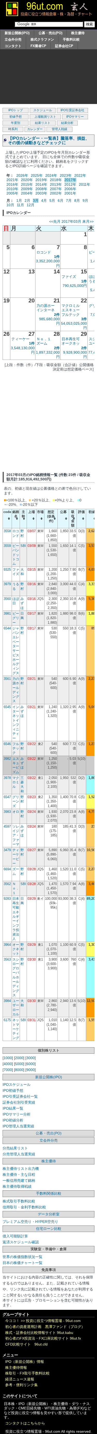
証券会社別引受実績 (19, 1102)
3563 (7, 959)
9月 (85, 200)
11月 (20, 205)
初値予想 (15, 116)
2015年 (27, 184)
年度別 (15, 122)
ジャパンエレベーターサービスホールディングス (15, 650)
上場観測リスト (45, 116)
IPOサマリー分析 (17, 1114)
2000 (19, 1058)
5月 (52, 200)
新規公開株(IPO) (17, 33)
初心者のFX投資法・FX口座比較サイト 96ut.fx (43, 1338)
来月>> (88, 221)
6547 (7, 797)
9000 (30, 1070)
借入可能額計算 (15, 1236)
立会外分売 (13, 39)
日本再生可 (71, 339)
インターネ (45, 310)
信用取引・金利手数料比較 (24, 1207)
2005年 (12, 193)
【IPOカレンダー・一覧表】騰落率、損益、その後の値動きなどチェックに (48, 140)
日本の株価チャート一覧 (22, 1263)
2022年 (80, 175)
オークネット (15, 949)
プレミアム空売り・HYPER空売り (30, 1222)
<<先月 (55, 221)
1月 (19, 200)
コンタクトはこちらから (25, 1423)
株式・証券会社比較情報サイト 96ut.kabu (39, 1333)
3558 (7, 531)
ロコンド (43, 252)
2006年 (70, 189)
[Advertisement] (48, 78)
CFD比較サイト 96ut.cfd (26, 1344)
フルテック (71, 315)
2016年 (12, 184)
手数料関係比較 (48, 1193)
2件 (57, 315)
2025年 (37, 175)
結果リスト (42, 122)
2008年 (41, 189)
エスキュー (71, 310)
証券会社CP (64, 46)
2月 (27, 200)
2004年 (27, 193)
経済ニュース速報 (19, 1379)
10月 (10, 205)
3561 (7, 679)
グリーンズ (15, 801)
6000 (30, 1064)
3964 (7, 945)
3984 (7, 1001)
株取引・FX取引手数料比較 (27, 1373)
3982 (7, 759)
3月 (36, 200)
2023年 (66, 175)
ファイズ (69, 276)
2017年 (70, 180)
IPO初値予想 (13, 1090)
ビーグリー (15, 618)
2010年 (12, 189)
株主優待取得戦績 (17, 1186)
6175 (7, 1020)
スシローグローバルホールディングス (15, 977)
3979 (7, 584)
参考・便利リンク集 (21, 1385)
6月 (60, 200)
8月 (77, 200)
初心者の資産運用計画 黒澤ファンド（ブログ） (45, 1327)
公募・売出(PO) (50, 33)
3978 (7, 778)
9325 (7, 569)
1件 (57, 257)
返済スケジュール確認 (21, 1242)
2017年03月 (71, 221)
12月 (30, 205)
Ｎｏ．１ (43, 339)
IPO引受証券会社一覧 (20, 1096)
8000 (19, 1070)
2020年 (27, 180)
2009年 (27, 189)
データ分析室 (48, 1214)
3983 (7, 812)
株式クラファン (42, 39)
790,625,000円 (75, 286)
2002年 (56, 193)
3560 (7, 599)
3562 (7, 884)
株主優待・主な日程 (19, 1174)
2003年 (41, 193)
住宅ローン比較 (48, 1229)
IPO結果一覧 (13, 1108)
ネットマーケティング (15, 1029)
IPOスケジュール (17, 1084)
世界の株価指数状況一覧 (22, 1257)
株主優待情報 (16, 1368)
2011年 (84, 184)
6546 (7, 744)
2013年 (56, 184)
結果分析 (67, 122)
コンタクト (13, 46)
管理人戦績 (59, 129)
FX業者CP (38, 46)
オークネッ (71, 343)
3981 (7, 613)
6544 (7, 628)
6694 (7, 869)
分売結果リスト (15, 1148)
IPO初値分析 (13, 1120)
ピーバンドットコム (15, 555)
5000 (19, 1064)
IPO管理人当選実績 (18, 1126)
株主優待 (78, 33)
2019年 (41, 180)
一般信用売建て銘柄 (19, 1180)
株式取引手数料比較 (19, 1201)
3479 (7, 850)
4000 (8, 1064)
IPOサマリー (75, 116)
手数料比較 (71, 39)
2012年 (70, 184)
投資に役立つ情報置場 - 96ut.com (53, 1321)
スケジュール (42, 110)
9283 (7, 899)
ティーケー (20, 339)
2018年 (56, 180)
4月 (44, 200)
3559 (7, 546)
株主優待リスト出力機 (21, 1168)
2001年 (70, 193)
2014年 (41, 184)
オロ (15, 812)
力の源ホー (45, 305)
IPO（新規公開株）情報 (24, 1362)
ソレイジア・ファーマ (15, 835)
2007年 (56, 189)
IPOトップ (15, 110)
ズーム (41, 343)
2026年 (22, 175)
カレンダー (35, 129)
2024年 (51, 175)
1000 (8, 1058)
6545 (7, 707)
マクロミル (71, 305)
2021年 (12, 180)
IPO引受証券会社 (72, 110)
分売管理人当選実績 (19, 1154)
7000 (8, 1070)
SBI (23, 546)
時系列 (13, 129)
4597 (7, 826)
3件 (84, 319)
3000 (30, 1058)
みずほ (22, 603)
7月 (69, 200)
